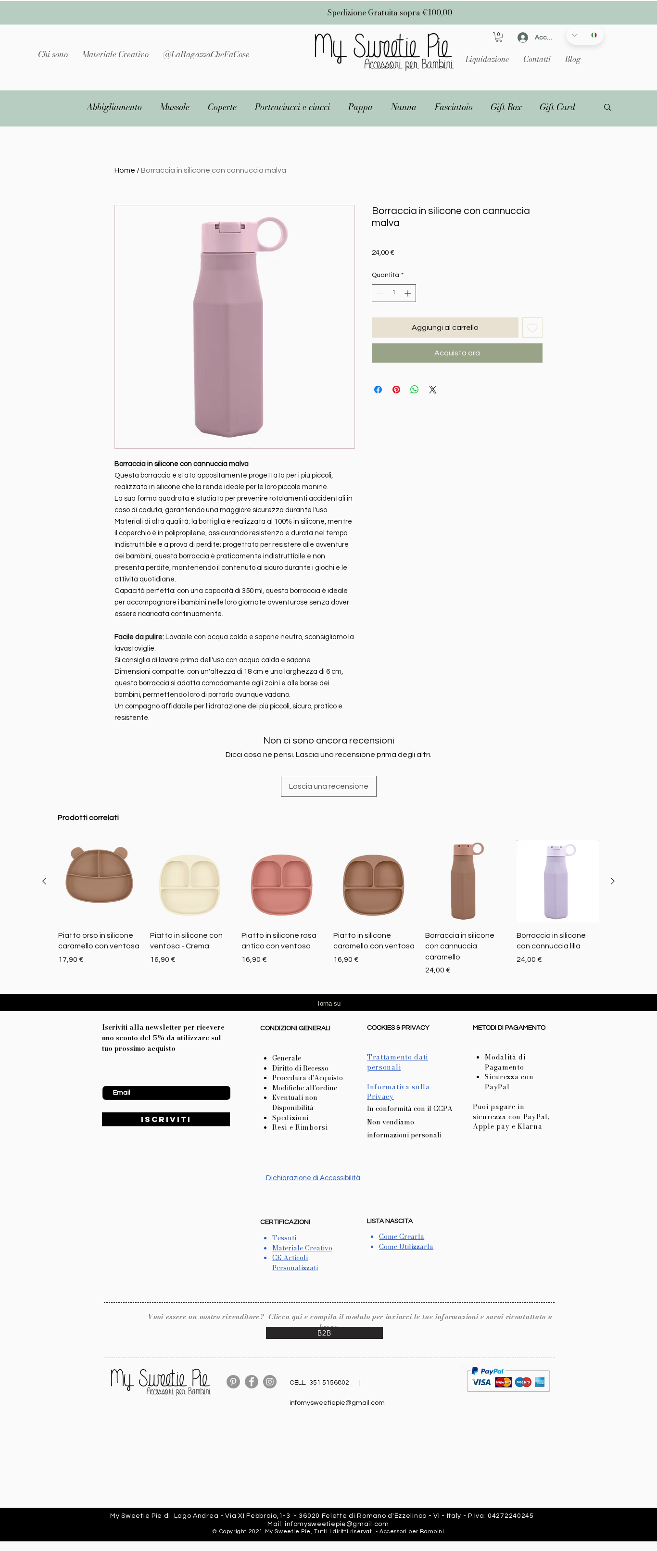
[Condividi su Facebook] (378, 389)
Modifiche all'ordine (304, 1088)
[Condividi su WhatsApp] (414, 389)
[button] (115, 54)
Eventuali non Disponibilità (294, 1102)
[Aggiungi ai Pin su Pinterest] (396, 389)
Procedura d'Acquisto (307, 1077)
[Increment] (409, 293)
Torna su (328, 1003)
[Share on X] (433, 389)
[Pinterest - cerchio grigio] (233, 1381)
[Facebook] (251, 1381)
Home (124, 170)
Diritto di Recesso (300, 1068)
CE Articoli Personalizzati (295, 1262)
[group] (328, 908)
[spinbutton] (394, 293)
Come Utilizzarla (406, 1246)
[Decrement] (379, 293)
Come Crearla (401, 1236)
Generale (286, 1058)
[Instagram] (270, 1381)
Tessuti (284, 1238)
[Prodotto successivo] (613, 881)
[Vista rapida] (99, 881)
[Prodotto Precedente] (44, 881)
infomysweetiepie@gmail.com (337, 1403)
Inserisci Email (123, 1078)
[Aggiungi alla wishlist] (532, 327)
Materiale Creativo (302, 1248)
